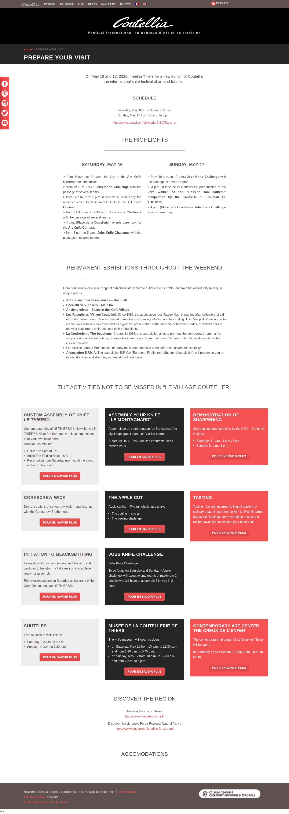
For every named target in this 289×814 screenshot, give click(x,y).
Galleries (108, 4)
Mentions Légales (36, 792)
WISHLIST (222, 3)
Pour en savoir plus (60, 476)
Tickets (125, 4)
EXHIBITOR (67, 4)
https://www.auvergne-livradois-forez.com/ (145, 728)
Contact (52, 797)
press (92, 4)
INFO (81, 4)
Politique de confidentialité (98, 792)
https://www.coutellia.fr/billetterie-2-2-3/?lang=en (144, 122)
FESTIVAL (50, 4)
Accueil (28, 49)
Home (31, 4)
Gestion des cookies (63, 792)
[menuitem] (137, 4)
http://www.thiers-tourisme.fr (144, 716)
